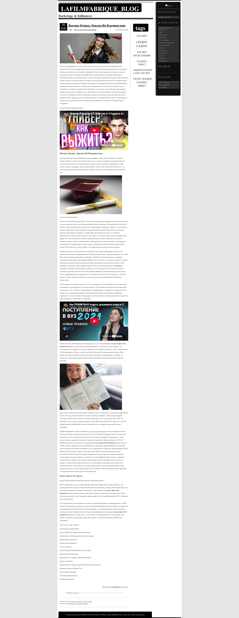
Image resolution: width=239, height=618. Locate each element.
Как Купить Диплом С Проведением (80, 601)
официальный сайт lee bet (142, 71)
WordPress (97, 615)
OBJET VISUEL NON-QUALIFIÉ (165, 29)
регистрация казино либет (142, 82)
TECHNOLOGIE (163, 40)
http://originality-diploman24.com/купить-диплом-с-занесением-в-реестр (82, 480)
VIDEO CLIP (162, 35)
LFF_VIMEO (162, 87)
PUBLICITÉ (162, 58)
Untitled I (108, 615)
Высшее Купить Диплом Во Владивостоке (96, 25)
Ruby (121, 615)
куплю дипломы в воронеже (85, 30)
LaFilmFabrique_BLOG (100, 8)
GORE (160, 32)
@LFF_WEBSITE (163, 82)
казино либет (142, 63)
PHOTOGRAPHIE (164, 45)
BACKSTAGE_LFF (164, 17)
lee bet (142, 36)
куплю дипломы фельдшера (68, 217)
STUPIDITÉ (162, 38)
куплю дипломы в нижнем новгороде (71, 108)
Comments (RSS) (139, 615)
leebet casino (142, 44)
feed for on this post (115, 587)
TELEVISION (162, 61)
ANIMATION (162, 51)
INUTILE (161, 56)
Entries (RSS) (127, 615)
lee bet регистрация (141, 53)
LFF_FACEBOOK (164, 85)
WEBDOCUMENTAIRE (166, 43)
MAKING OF (162, 53)
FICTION (161, 48)
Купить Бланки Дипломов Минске (77, 603)
